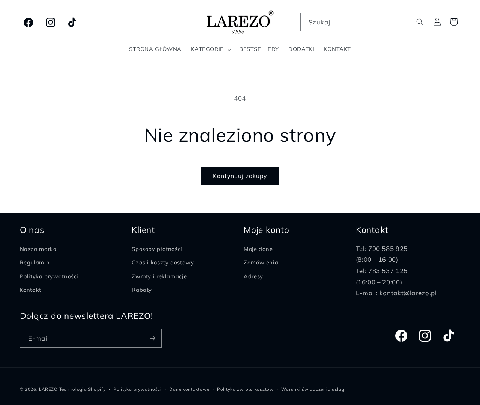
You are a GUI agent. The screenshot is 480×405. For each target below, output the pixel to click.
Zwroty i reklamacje (159, 276)
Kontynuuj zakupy (240, 176)
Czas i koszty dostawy (163, 262)
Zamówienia (261, 262)
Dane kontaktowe (189, 389)
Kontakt (30, 290)
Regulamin (35, 262)
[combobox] (365, 22)
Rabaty (142, 290)
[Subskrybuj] (152, 338)
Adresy (253, 276)
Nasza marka (38, 248)
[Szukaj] (420, 22)
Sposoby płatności (157, 248)
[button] (210, 49)
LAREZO (48, 389)
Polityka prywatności (49, 276)
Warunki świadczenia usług (312, 389)
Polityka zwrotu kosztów (245, 389)
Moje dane (258, 248)
